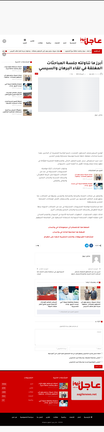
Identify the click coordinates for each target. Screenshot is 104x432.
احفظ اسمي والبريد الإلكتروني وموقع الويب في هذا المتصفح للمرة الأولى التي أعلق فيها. (74, 353)
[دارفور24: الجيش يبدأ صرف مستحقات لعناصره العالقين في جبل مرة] (27, 112)
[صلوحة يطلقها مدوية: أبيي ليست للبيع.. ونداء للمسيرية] (98, 186)
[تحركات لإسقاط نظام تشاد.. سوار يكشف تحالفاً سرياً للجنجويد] (27, 69)
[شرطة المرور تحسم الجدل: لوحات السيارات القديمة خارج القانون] (27, 104)
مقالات (40, 43)
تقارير (32, 41)
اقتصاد (57, 43)
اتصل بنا (40, 417)
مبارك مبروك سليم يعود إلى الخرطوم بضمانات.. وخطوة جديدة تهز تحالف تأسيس (54, 51)
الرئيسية (73, 43)
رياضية (48, 43)
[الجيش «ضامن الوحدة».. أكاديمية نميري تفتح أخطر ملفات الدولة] (47, 293)
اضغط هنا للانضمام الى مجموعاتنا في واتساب (68, 228)
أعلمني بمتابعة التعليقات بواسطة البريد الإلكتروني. (84, 358)
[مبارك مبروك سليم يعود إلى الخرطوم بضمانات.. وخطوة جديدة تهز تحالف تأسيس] (98, 177)
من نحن (14, 417)
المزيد (25, 43)
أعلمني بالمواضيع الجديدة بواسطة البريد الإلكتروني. (84, 362)
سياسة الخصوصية (27, 417)
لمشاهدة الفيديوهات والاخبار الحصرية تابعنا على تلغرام (68, 237)
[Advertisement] (52, 17)
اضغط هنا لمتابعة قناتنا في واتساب (68, 232)
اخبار (64, 43)
